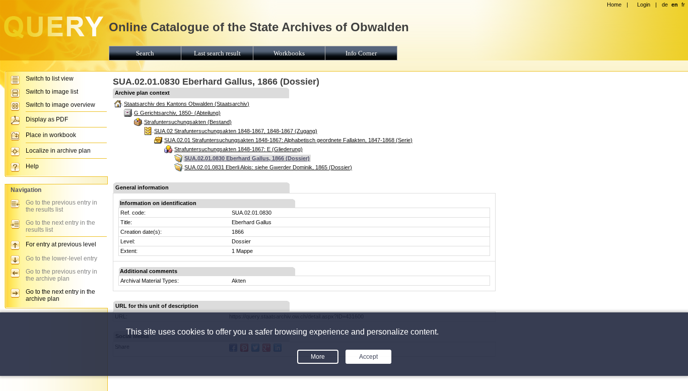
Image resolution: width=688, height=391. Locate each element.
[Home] (53, 38)
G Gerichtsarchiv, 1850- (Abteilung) (177, 113)
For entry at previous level (61, 244)
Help (32, 166)
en (674, 5)
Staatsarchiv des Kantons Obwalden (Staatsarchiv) (186, 104)
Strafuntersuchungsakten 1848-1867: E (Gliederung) (238, 149)
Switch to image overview (60, 104)
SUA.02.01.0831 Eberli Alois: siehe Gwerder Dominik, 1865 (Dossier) (268, 167)
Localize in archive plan (58, 150)
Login (643, 5)
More (318, 356)
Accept (368, 356)
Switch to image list (52, 91)
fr (683, 5)
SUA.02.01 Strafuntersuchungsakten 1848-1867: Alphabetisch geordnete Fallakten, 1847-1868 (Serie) (288, 140)
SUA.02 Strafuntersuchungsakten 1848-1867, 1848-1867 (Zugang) (235, 131)
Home (614, 5)
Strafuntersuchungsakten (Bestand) (188, 122)
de (665, 5)
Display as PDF (47, 119)
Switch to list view (50, 78)
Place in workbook (51, 135)
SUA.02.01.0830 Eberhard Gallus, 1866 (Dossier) (247, 158)
